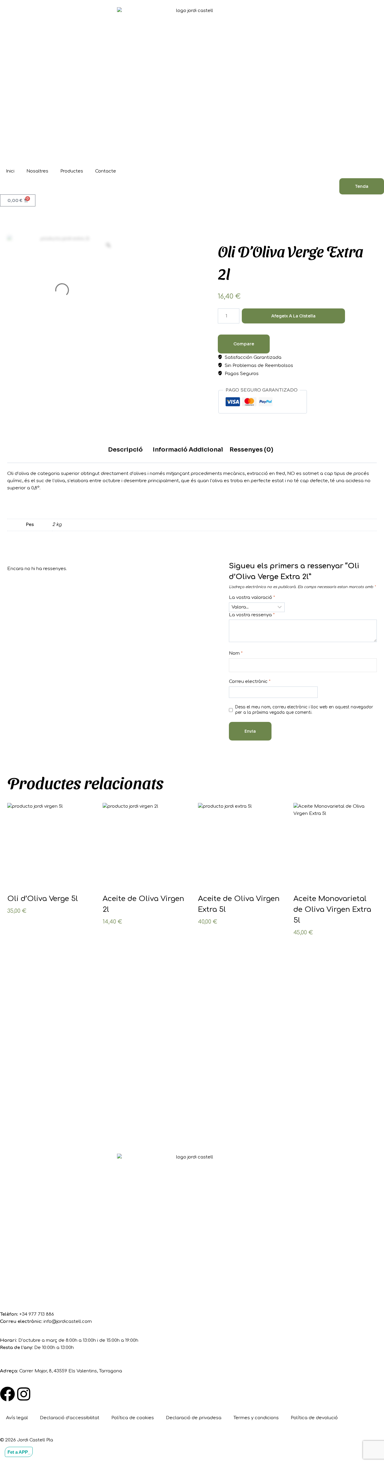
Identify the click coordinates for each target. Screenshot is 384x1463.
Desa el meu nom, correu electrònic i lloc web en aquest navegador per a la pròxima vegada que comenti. (304, 710)
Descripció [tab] (125, 449)
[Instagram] (23, 1393)
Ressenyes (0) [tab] (251, 449)
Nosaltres (37, 171)
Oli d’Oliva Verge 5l (42, 899)
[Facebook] (7, 1393)
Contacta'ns (34, 1118)
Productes (71, 171)
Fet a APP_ (19, 1451)
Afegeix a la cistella (293, 316)
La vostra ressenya (252, 614)
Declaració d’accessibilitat (69, 1417)
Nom (236, 653)
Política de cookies (132, 1417)
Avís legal (17, 1417)
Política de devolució (314, 1417)
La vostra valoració (252, 597)
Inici (10, 171)
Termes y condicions (256, 1417)
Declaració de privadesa (193, 1417)
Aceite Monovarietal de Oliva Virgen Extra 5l (332, 909)
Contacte (105, 171)
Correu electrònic (250, 681)
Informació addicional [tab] (188, 449)
